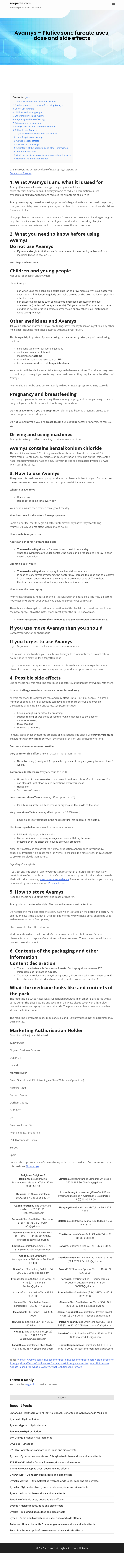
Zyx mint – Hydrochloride (24, 1419)
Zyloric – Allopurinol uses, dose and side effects (37, 1493)
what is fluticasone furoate (66, 1366)
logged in (30, 1384)
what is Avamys (41, 1366)
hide (28, 97)
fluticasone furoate (20, 173)
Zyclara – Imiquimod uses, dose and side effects (37, 1511)
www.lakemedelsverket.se (54, 879)
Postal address (56, 883)
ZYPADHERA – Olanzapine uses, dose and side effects (41, 1474)
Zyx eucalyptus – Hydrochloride (28, 1425)
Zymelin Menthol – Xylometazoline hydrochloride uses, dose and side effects (54, 1480)
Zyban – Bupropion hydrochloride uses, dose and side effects (45, 1518)
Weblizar (83, 1548)
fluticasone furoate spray (81, 1359)
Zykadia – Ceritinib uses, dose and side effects (37, 1499)
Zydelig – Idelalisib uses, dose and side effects (36, 1505)
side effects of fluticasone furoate (39, 1363)
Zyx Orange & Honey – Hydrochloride (31, 1437)
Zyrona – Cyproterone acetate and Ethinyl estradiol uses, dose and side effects (55, 1456)
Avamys (21, 1359)
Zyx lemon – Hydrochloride (25, 1431)
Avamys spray (35, 1359)
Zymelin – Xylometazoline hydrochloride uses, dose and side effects (49, 1487)
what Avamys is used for (74, 1363)
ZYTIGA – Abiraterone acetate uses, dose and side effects (43, 1449)
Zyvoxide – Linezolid (21, 1443)
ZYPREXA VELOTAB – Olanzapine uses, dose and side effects (45, 1462)
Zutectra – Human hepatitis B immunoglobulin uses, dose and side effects (52, 1524)
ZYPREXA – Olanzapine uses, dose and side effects (39, 1468)
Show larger (32, 1166)
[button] (113, 4)
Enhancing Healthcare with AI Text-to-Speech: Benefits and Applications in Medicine (58, 1412)
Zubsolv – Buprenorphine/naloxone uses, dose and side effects (46, 1530)
